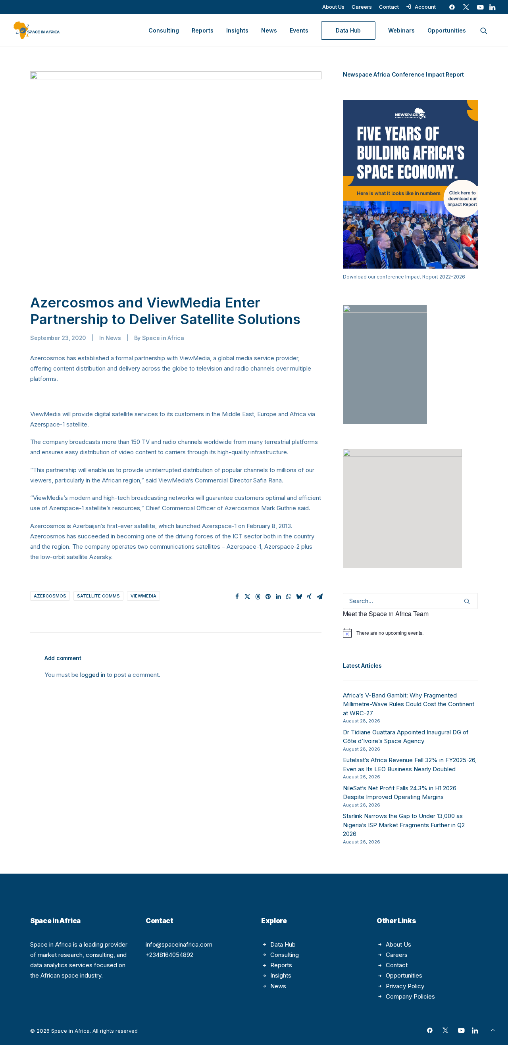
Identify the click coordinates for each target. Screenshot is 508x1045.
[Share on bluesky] (299, 596)
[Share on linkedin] (278, 596)
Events (299, 30)
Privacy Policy (405, 986)
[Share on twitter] (247, 596)
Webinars (401, 30)
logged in (92, 674)
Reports (203, 30)
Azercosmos (50, 596)
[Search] (410, 601)
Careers (362, 7)
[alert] (410, 633)
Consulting (163, 30)
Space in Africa (163, 337)
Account (425, 7)
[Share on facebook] (237, 596)
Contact (389, 7)
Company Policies (410, 996)
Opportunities (446, 30)
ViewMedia (143, 596)
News (269, 30)
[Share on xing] (309, 596)
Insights (237, 30)
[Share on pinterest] (268, 596)
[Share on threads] (257, 596)
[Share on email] (319, 596)
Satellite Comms (98, 596)
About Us (333, 7)
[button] (452, 7)
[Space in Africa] (36, 30)
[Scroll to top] (493, 1029)
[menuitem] (333, 6)
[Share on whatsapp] (288, 596)
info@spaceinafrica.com (179, 944)
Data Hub (283, 944)
